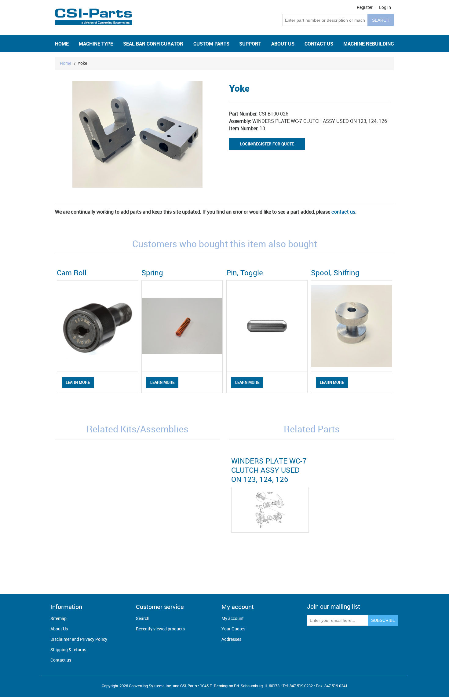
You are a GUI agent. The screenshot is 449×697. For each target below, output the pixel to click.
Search (142, 618)
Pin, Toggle (244, 272)
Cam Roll (71, 272)
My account (232, 618)
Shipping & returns (68, 649)
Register (365, 7)
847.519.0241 (336, 685)
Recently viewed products (160, 629)
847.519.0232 (301, 685)
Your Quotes (233, 629)
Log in (385, 7)
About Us (59, 629)
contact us (343, 211)
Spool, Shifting (335, 272)
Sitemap (58, 618)
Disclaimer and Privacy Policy (78, 639)
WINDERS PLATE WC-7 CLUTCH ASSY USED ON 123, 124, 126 (269, 470)
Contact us (60, 660)
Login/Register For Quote (267, 144)
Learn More (78, 382)
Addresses (231, 639)
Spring (152, 272)
